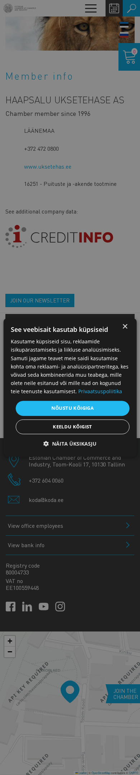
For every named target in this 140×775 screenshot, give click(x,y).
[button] (70, 444)
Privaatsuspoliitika (100, 391)
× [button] (124, 326)
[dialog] (70, 387)
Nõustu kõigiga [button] (72, 408)
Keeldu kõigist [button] (72, 426)
